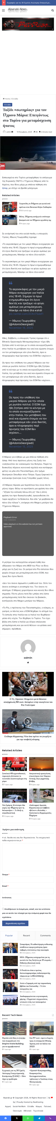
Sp (14, 1102)
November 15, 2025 (21, 446)
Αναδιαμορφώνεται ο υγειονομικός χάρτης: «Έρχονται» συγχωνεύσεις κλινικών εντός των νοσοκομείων (34, 999)
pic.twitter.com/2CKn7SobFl (26, 313)
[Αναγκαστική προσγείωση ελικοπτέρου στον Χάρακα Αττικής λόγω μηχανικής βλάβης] (41, 764)
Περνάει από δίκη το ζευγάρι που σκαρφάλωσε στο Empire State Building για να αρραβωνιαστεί (13, 1042)
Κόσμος (39, 1106)
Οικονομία (17, 1111)
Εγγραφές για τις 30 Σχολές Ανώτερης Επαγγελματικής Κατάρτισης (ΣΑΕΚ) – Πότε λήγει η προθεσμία (14, 1074)
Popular (9, 935)
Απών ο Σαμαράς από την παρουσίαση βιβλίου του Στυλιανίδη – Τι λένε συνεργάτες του (35, 986)
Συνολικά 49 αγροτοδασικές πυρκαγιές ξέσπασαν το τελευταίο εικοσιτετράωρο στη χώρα (14, 777)
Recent (26, 935)
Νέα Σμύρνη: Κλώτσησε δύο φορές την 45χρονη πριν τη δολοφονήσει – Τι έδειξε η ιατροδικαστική (13, 809)
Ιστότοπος (6, 897)
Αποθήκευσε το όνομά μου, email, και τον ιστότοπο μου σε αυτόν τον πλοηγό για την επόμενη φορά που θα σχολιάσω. (26, 913)
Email (5, 886)
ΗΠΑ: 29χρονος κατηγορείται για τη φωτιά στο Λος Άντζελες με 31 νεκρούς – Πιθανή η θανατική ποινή (36, 960)
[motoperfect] (28, 24)
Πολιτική (47, 1106)
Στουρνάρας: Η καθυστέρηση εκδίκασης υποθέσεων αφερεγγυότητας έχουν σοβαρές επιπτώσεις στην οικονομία (36, 947)
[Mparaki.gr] (18, 10)
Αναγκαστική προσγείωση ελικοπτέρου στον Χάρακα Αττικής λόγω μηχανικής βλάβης (39, 777)
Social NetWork (19, 1106)
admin (8, 132)
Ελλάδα (15, 99)
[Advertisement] (28, 65)
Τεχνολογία (38, 1111)
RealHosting (38, 1102)
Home (7, 99)
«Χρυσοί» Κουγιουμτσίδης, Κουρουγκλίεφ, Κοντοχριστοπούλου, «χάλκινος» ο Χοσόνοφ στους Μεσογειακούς (41, 1076)
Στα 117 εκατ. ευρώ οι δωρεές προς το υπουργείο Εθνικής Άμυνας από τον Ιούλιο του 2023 (41, 1042)
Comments (45, 935)
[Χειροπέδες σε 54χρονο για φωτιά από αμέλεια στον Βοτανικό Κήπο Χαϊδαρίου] (9, 207)
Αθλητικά (27, 1111)
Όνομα (5, 874)
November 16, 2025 (21, 327)
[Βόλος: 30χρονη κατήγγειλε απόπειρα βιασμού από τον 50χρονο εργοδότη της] (9, 220)
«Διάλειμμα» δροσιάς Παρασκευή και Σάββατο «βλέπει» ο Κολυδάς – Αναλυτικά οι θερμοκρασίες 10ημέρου (40, 810)
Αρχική (8, 1106)
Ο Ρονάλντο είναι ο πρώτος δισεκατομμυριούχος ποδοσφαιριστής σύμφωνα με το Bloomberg (35, 973)
